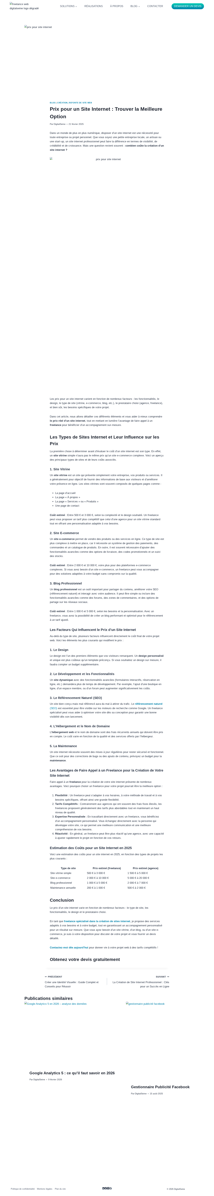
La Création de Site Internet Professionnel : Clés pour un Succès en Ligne (141, 982)
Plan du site (60, 1189)
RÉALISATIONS (93, 6)
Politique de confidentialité (23, 1189)
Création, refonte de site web (74, 103)
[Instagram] (108, 1188)
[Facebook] (105, 1188)
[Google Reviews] (111, 1188)
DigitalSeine (59, 124)
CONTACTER (155, 6)
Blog (52, 103)
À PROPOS (116, 6)
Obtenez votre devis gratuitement (85, 959)
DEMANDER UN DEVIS (187, 6)
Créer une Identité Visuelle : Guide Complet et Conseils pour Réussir (72, 982)
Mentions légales (44, 1189)
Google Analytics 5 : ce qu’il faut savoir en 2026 (72, 1073)
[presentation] (72, 1033)
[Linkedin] (103, 1188)
